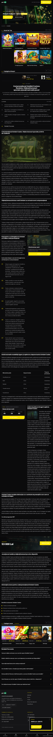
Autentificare (36, 2)
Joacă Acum (7, 17)
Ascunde (49, 101)
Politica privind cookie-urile (8, 719)
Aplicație (29, 695)
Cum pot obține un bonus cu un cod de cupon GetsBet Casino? (18, 653)
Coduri (28, 699)
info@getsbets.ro (31, 717)
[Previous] (47, 22)
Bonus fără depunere (32, 701)
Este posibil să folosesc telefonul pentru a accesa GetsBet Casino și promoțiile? (22, 674)
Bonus (28, 697)
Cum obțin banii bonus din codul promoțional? (13, 663)
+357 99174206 (30, 714)
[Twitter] (28, 720)
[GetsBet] (4, 2)
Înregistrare (46, 2)
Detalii (39, 253)
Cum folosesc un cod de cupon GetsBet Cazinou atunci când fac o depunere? (22, 679)
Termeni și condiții (6, 714)
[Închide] (50, 719)
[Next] (49, 22)
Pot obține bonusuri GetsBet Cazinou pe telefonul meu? (16, 684)
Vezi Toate (48, 29)
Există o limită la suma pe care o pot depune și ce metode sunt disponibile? (21, 658)
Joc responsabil (5, 721)
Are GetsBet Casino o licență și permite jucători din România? (17, 668)
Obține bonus (19, 17)
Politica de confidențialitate (7, 717)
